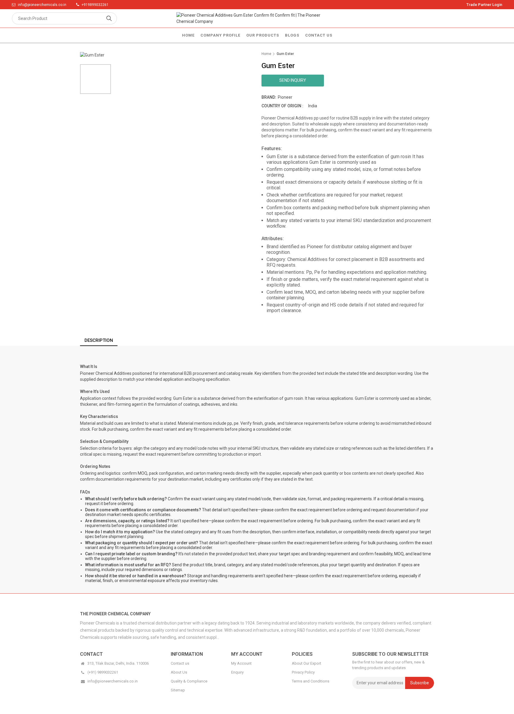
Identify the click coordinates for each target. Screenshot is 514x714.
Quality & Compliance (189, 681)
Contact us (180, 663)
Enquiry (237, 672)
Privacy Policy (303, 672)
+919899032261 (95, 5)
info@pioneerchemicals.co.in (42, 5)
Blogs (292, 35)
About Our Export (306, 663)
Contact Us (318, 35)
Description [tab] (98, 340)
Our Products (262, 35)
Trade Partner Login (484, 4)
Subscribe (419, 682)
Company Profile (220, 35)
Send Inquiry (292, 80)
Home (188, 35)
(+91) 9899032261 (102, 672)
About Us (179, 672)
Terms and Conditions (310, 681)
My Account (241, 663)
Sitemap (178, 690)
